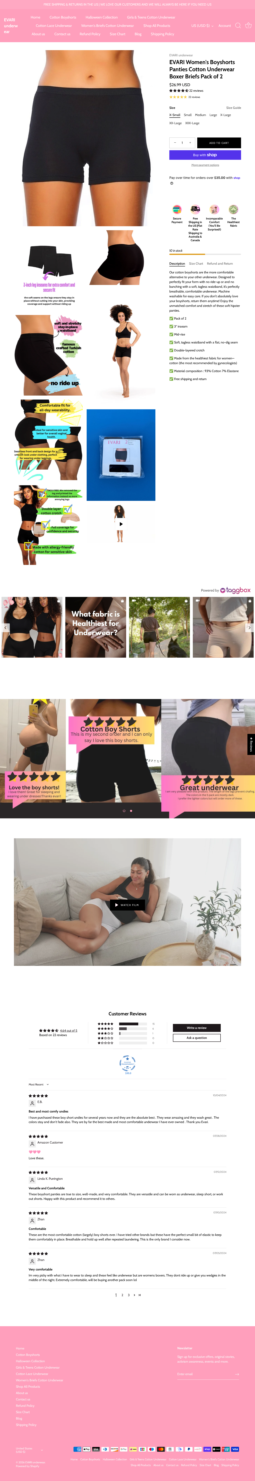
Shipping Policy (162, 34)
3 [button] (129, 1295)
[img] (38, 1096)
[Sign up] (237, 1374)
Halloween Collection (102, 17)
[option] (127, 758)
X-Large (225, 115)
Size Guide (233, 108)
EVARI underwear (11, 25)
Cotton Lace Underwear (54, 25)
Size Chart (117, 34)
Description (177, 263)
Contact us (62, 34)
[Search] (238, 25)
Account (225, 25)
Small (188, 115)
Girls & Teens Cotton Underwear (151, 17)
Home (35, 17)
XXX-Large (192, 123)
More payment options (205, 165)
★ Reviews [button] (251, 744)
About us (38, 34)
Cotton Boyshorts (63, 17)
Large (213, 115)
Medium (200, 115)
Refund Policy (90, 34)
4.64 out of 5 (68, 1031)
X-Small (174, 115)
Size (205, 108)
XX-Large (175, 123)
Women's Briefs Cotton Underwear (107, 25)
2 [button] (122, 1295)
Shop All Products (156, 25)
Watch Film (129, 905)
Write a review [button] (197, 1028)
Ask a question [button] (197, 1038)
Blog (138, 34)
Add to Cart (219, 142)
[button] (179, 91)
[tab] (179, 263)
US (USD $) (200, 25)
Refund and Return (220, 263)
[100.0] (127, 1063)
